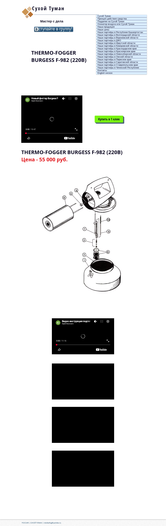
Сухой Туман (104, 16)
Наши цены (103, 29)
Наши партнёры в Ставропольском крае (118, 65)
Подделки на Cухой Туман (111, 21)
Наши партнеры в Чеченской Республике (118, 67)
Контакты (102, 70)
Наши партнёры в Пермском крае (114, 59)
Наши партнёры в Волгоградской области (119, 35)
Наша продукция (106, 27)
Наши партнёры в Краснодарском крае (117, 48)
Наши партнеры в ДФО (109, 40)
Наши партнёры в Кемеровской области (118, 46)
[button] (109, 119)
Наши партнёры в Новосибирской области (119, 54)
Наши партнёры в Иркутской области (116, 43)
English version (105, 73)
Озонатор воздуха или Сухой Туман (116, 24)
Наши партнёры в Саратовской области (118, 62)
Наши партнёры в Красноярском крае (116, 51)
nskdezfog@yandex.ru (52, 523)
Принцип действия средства (112, 18)
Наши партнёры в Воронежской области (118, 38)
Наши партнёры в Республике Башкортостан (120, 32)
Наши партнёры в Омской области (115, 57)
